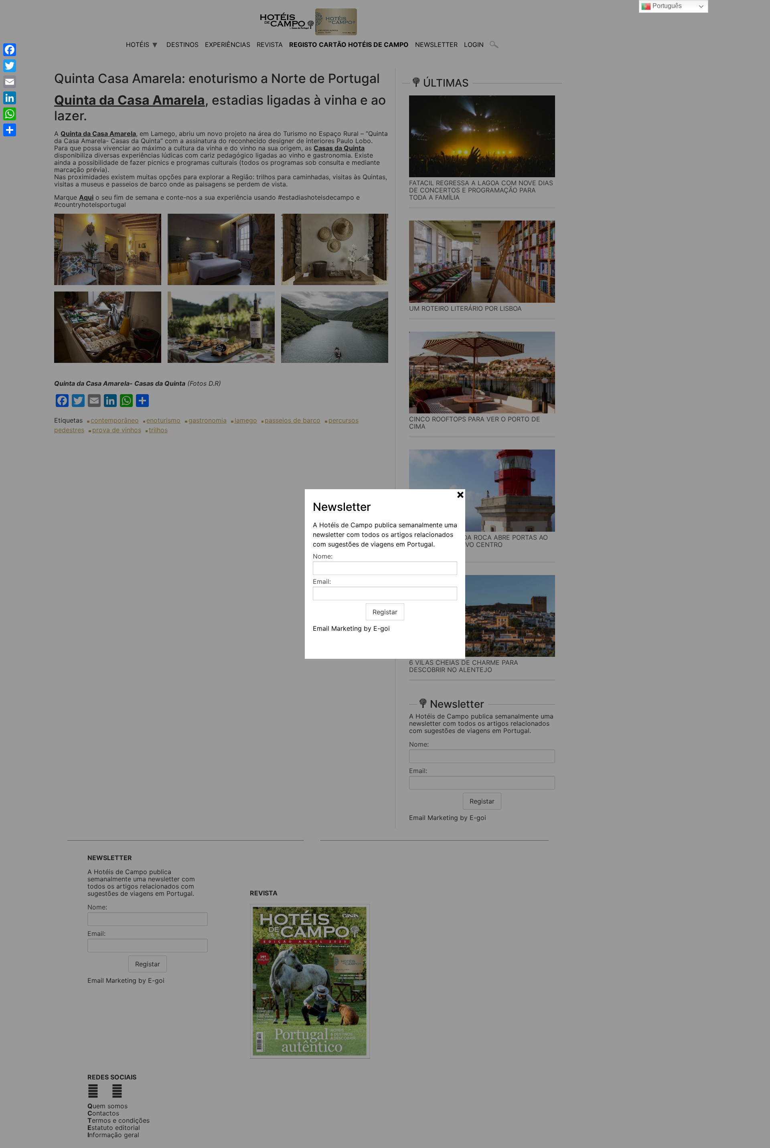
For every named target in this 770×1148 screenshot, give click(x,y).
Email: (322, 581)
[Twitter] (10, 66)
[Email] (10, 82)
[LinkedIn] (10, 98)
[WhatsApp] (10, 114)
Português (666, 5)
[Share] (10, 130)
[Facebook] (10, 50)
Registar (385, 612)
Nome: (322, 556)
